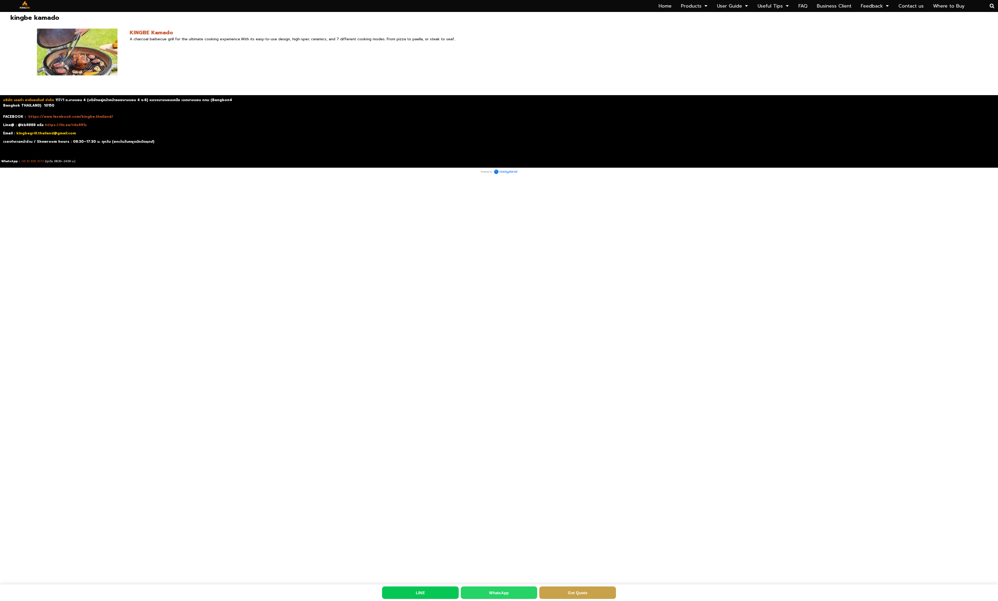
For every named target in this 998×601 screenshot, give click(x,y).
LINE (420, 593)
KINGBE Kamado (151, 32)
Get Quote (577, 593)
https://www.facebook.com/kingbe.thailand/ (70, 116)
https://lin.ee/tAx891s (66, 125)
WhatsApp (499, 593)
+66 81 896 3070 (32, 161)
